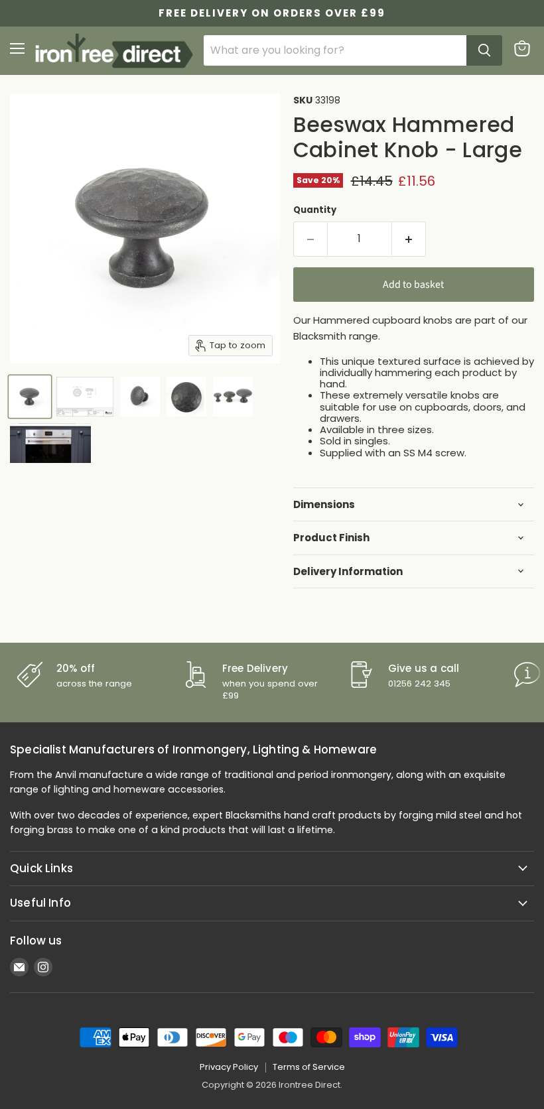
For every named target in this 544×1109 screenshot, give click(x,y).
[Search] (484, 50)
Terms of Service (309, 1067)
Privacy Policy (229, 1067)
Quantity (314, 210)
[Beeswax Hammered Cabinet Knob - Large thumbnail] (30, 396)
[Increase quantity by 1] (409, 239)
